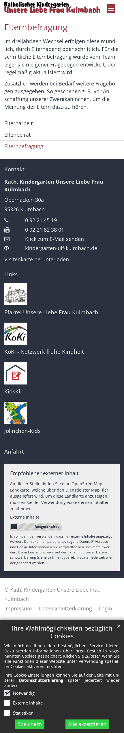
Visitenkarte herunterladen (36, 259)
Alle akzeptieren (87, 724)
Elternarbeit (18, 123)
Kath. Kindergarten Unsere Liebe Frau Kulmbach (53, 185)
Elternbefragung (35, 27)
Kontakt (14, 169)
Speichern (30, 724)
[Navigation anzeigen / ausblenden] (111, 8)
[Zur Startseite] (62, 7)
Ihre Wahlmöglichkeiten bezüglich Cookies (62, 632)
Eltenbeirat (17, 134)
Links (11, 274)
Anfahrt (14, 451)
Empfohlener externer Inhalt (44, 473)
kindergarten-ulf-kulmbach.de (61, 248)
